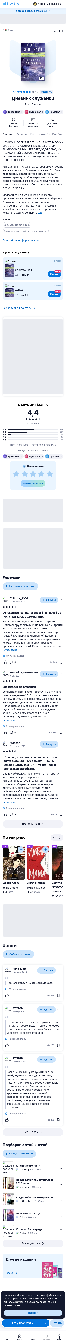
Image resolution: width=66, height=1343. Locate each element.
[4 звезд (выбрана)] (27, 92)
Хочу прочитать (22, 1323)
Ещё (39, 213)
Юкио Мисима (10, 887)
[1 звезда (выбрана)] (18, 92)
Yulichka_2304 (19, 598)
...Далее (16, 1305)
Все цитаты (31, 1132)
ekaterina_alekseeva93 (24, 672)
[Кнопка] (21, 849)
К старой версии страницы (31, 10)
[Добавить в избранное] (55, 30)
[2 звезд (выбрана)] (21, 92)
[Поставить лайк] (5, 662)
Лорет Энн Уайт (33, 104)
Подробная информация (19, 240)
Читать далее (10, 649)
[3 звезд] (33, 474)
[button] (33, 62)
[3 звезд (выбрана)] (24, 92)
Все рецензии (31, 824)
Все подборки (31, 1243)
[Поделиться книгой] (60, 30)
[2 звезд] (24, 474)
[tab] (8, 134)
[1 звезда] (16, 474)
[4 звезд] (41, 474)
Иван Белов (58, 891)
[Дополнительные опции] (46, 1323)
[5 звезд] (30, 92)
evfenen (15, 742)
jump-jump (19, 968)
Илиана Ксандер (36, 887)
